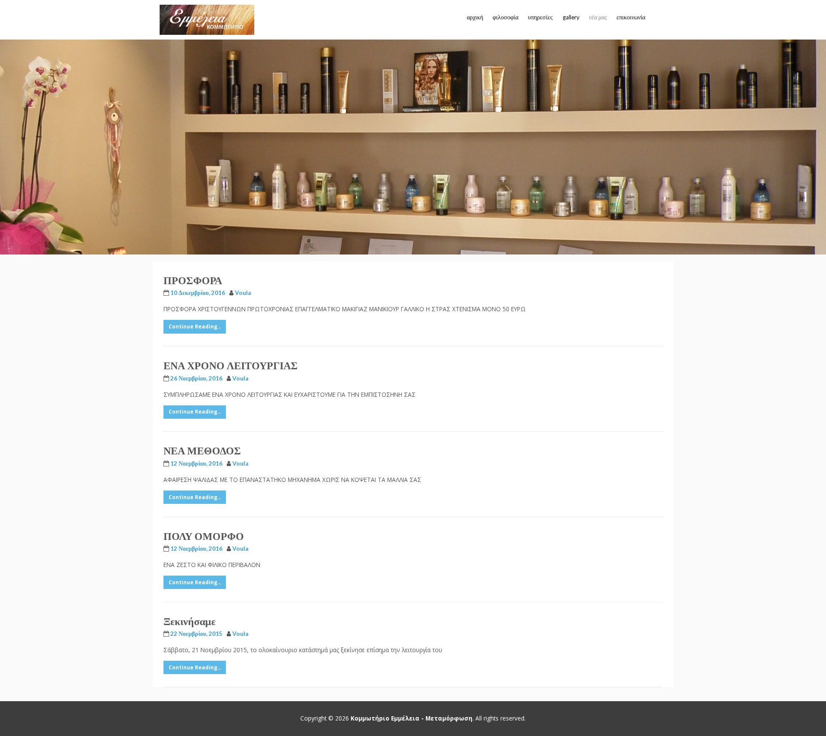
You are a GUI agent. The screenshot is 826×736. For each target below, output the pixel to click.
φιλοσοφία (505, 17)
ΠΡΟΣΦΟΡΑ (192, 280)
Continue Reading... (195, 326)
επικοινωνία (630, 17)
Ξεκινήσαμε (189, 621)
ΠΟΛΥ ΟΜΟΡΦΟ (203, 536)
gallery (571, 17)
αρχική (475, 17)
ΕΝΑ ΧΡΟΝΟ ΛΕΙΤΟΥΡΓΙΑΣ (230, 365)
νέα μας (598, 17)
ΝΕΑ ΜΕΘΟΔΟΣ (202, 450)
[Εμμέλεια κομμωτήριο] (207, 20)
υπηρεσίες (540, 17)
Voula (243, 292)
